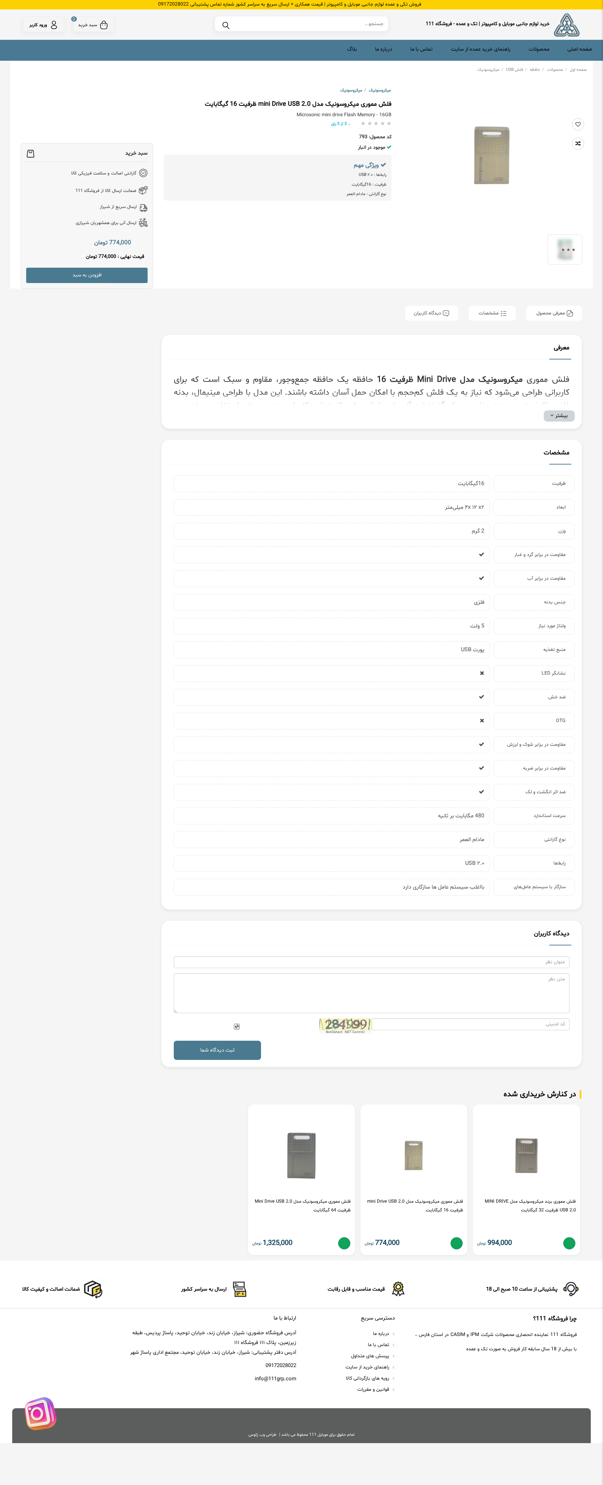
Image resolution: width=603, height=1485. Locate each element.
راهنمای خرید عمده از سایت (481, 49)
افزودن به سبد (87, 275)
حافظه (537, 70)
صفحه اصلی (579, 49)
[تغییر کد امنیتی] (236, 1027)
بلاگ (352, 49)
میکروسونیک (490, 70)
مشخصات (488, 313)
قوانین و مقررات (373, 1389)
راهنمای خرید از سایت (367, 1367)
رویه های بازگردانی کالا (368, 1378)
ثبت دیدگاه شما (217, 1050)
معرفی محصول (550, 313)
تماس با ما (421, 49)
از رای (339, 124)
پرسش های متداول (370, 1356)
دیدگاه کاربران (428, 313)
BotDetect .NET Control (345, 1032)
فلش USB (516, 70)
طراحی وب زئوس (262, 1435)
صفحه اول (578, 70)
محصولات (539, 49)
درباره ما (383, 49)
